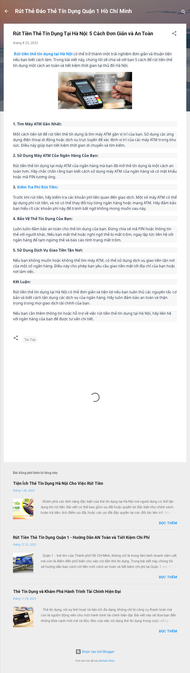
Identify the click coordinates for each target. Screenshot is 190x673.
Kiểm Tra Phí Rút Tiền (37, 187)
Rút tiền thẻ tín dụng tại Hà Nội (43, 53)
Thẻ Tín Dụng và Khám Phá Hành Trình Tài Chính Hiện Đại (67, 591)
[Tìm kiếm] (183, 13)
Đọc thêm (168, 523)
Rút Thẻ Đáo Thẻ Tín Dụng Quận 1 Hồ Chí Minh (73, 11)
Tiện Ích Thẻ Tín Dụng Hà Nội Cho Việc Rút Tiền (58, 483)
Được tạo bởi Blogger (97, 652)
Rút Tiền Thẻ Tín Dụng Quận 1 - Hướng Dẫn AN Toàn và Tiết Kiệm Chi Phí (81, 537)
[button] (174, 34)
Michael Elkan (107, 660)
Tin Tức (30, 340)
